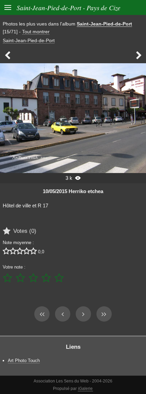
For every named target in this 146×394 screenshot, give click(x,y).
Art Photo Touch (24, 360)
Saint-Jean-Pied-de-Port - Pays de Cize (69, 7)
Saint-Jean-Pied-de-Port (104, 24)
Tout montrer (36, 31)
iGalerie (85, 389)
